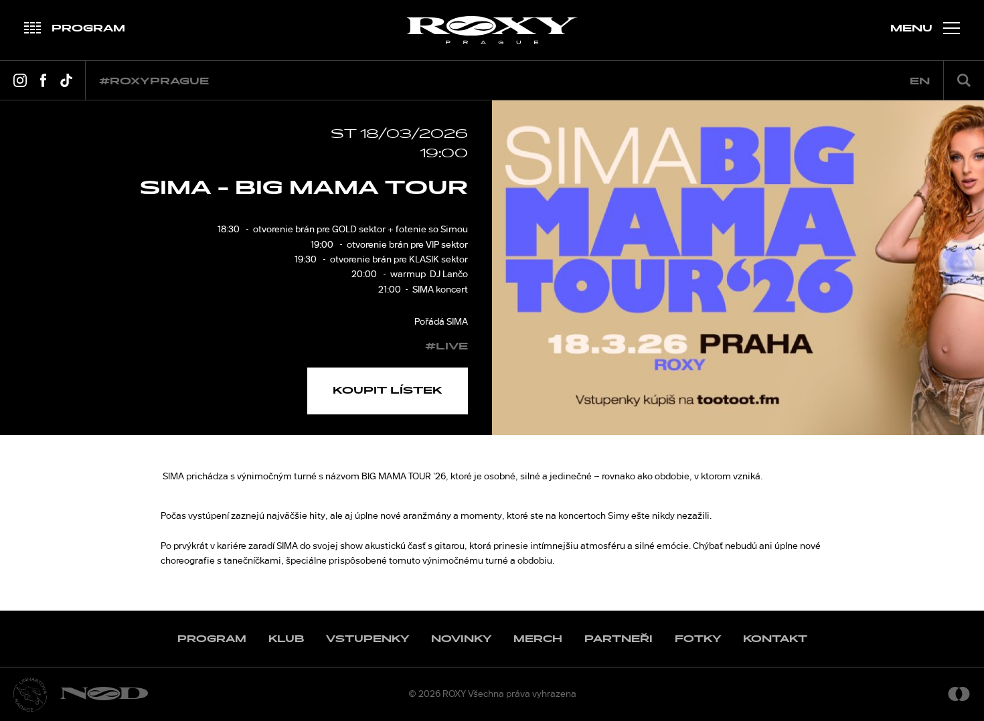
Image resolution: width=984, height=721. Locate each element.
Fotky (698, 639)
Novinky (461, 639)
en (920, 81)
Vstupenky (367, 639)
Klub (286, 639)
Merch (537, 639)
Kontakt (775, 639)
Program (211, 639)
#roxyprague (154, 81)
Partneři (618, 639)
